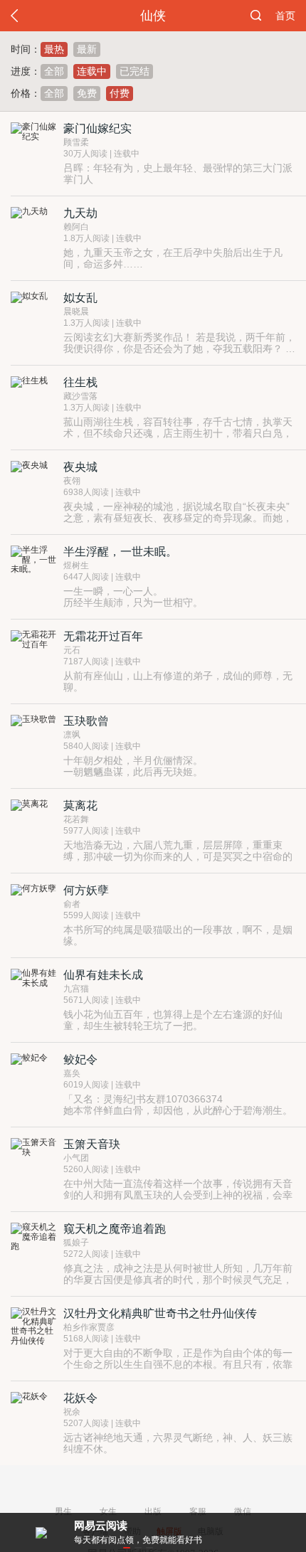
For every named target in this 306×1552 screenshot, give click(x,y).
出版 (153, 1511)
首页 (285, 15)
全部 (54, 71)
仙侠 (153, 16)
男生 (63, 1511)
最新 (87, 49)
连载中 (92, 71)
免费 (87, 93)
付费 (120, 93)
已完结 (134, 71)
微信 (242, 1511)
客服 (197, 1511)
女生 (108, 1511)
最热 (54, 49)
